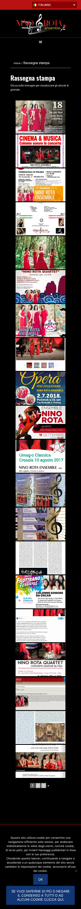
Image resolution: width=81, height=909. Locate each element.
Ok (40, 879)
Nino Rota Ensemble (41, 24)
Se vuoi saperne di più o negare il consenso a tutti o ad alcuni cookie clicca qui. (40, 895)
